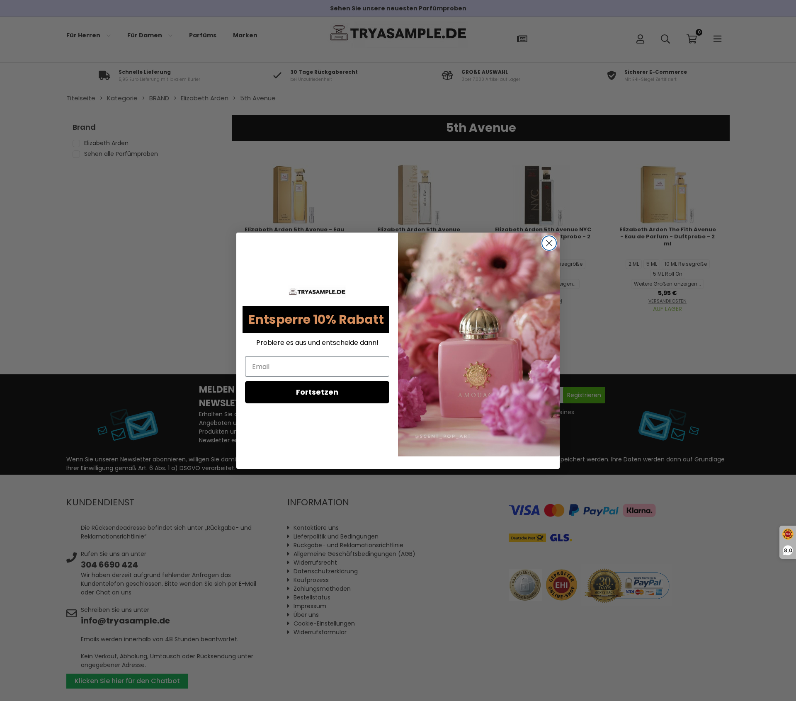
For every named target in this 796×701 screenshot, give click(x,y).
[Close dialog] (549, 243)
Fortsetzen (317, 392)
